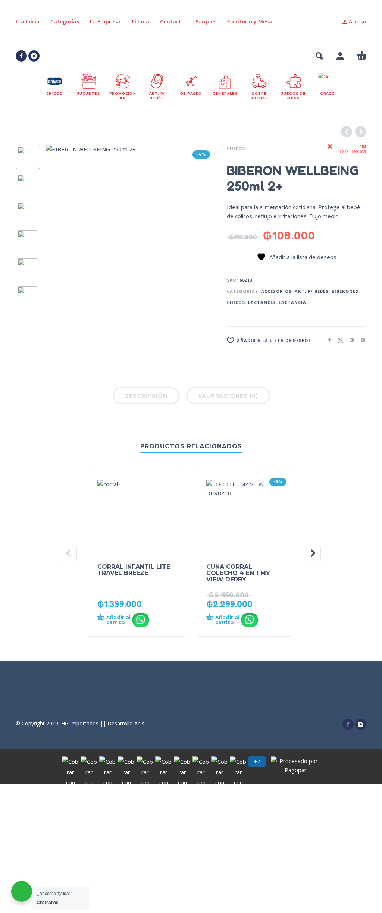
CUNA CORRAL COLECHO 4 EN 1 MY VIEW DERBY (238, 573)
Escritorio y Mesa (249, 21)
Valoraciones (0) (228, 395)
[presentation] (60, 229)
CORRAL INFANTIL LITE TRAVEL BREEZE (133, 570)
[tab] (146, 397)
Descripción (145, 395)
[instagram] (34, 56)
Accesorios (276, 291)
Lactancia (262, 302)
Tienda (140, 21)
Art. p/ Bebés (312, 291)
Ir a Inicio (28, 21)
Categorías (64, 21)
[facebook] (21, 56)
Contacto (172, 21)
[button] (319, 56)
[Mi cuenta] (340, 56)
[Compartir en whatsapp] (360, 340)
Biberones (345, 291)
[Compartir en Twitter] (338, 340)
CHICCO (236, 148)
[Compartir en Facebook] (327, 340)
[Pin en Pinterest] (349, 340)
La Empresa (105, 21)
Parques (205, 21)
